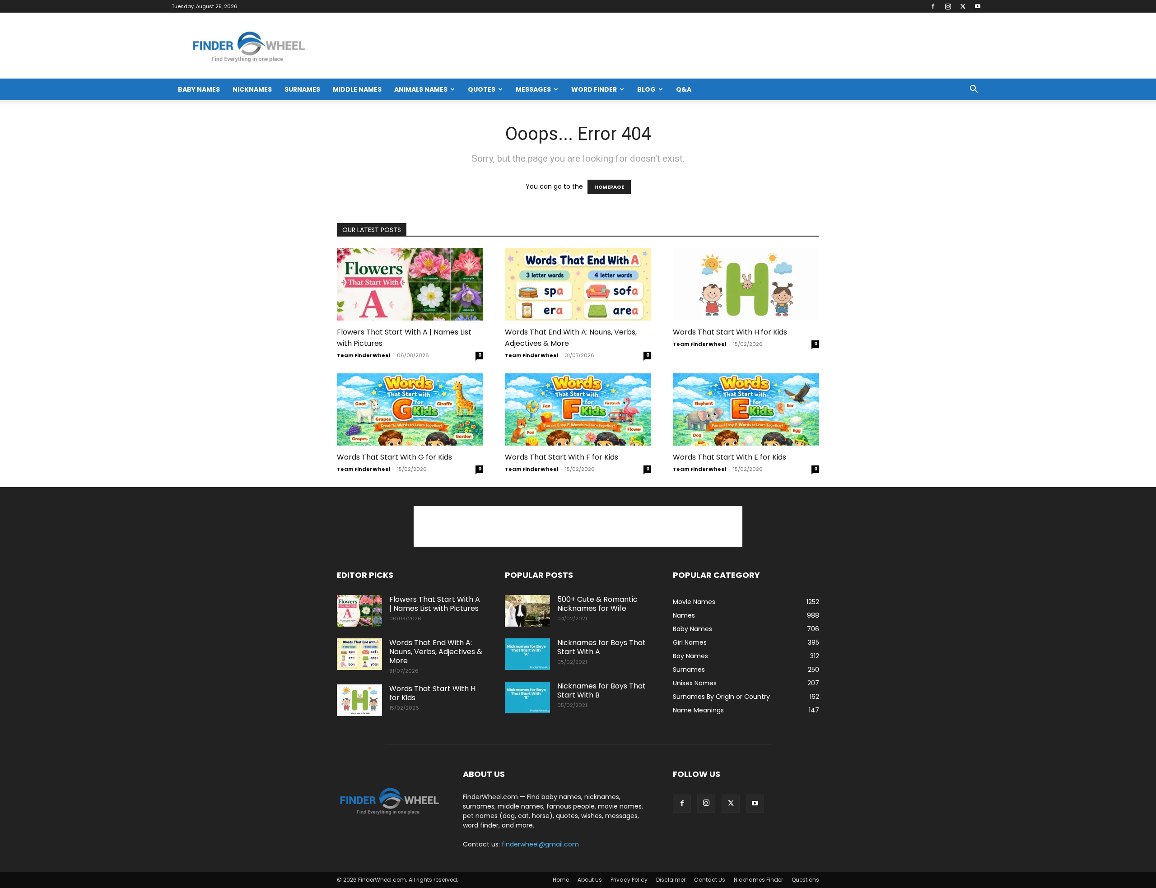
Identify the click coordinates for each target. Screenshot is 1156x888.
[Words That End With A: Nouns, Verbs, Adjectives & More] (578, 284)
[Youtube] (977, 6)
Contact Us (709, 879)
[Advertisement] (578, 526)
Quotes (481, 89)
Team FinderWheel (364, 355)
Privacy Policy (629, 879)
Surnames (302, 89)
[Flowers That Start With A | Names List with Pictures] (410, 284)
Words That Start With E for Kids (729, 457)
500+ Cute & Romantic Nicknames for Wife (597, 604)
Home (561, 879)
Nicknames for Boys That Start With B (601, 690)
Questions (805, 879)
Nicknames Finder (758, 879)
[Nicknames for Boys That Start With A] (527, 654)
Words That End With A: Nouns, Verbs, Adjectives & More (435, 651)
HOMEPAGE (609, 187)
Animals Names (420, 89)
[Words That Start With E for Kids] (746, 409)
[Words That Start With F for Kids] (578, 409)
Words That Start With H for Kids (730, 332)
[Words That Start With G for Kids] (410, 409)
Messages (533, 89)
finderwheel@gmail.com (540, 844)
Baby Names (199, 89)
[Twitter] (963, 6)
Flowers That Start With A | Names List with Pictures (434, 604)
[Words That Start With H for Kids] (746, 284)
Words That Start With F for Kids (561, 457)
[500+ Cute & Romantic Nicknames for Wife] (527, 611)
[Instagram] (948, 6)
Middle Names (357, 89)
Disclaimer (670, 879)
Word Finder (594, 89)
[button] (973, 90)
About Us (590, 879)
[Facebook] (933, 6)
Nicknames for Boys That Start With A (601, 647)
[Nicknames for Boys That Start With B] (527, 697)
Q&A (683, 89)
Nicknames (252, 89)
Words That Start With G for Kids (394, 457)
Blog (646, 89)
